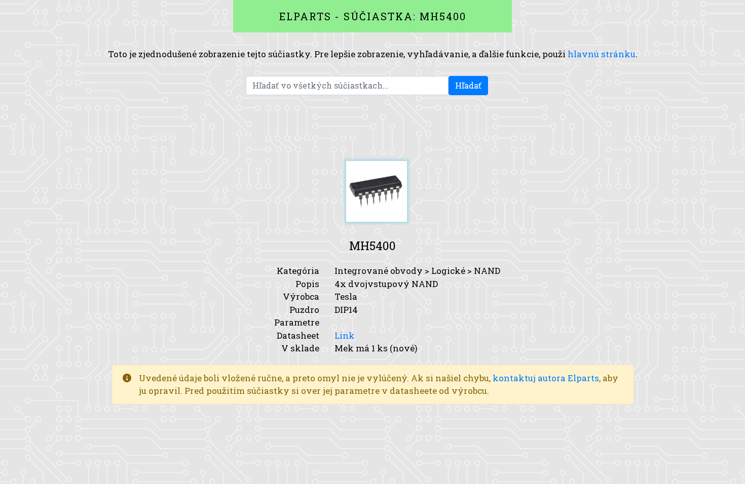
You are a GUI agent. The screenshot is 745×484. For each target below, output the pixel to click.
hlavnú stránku (602, 54)
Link (344, 335)
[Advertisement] (372, 128)
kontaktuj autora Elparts (546, 378)
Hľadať (468, 85)
